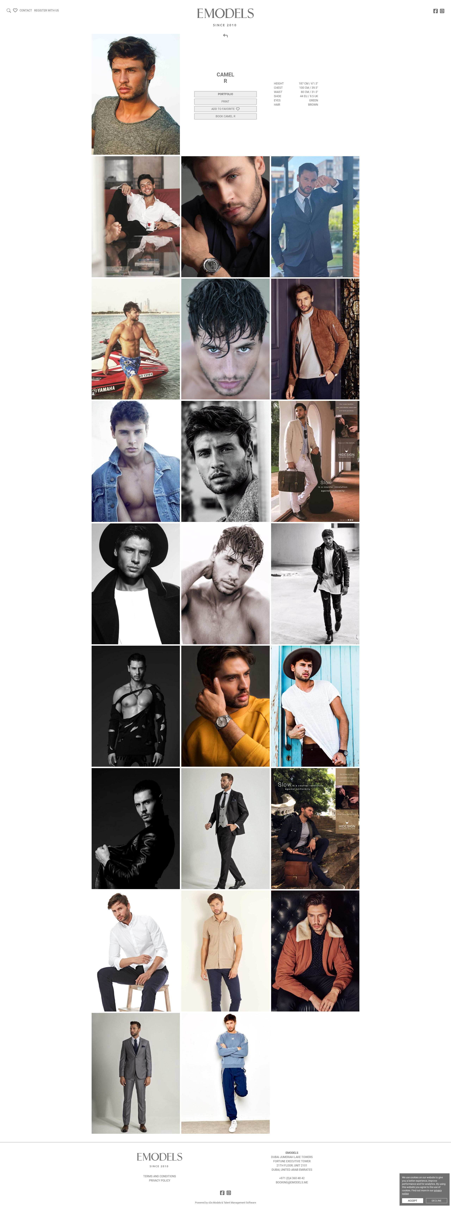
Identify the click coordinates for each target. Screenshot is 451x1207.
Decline (436, 1200)
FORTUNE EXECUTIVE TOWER (292, 1161)
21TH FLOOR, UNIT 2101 (292, 1165)
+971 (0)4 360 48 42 (292, 1178)
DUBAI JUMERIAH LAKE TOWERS (292, 1157)
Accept (412, 1200)
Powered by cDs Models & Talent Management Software (225, 1202)
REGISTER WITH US (46, 10)
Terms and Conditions (159, 1176)
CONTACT (26, 10)
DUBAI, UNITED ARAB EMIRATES (292, 1169)
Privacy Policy (159, 1180)
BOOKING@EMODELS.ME (292, 1182)
